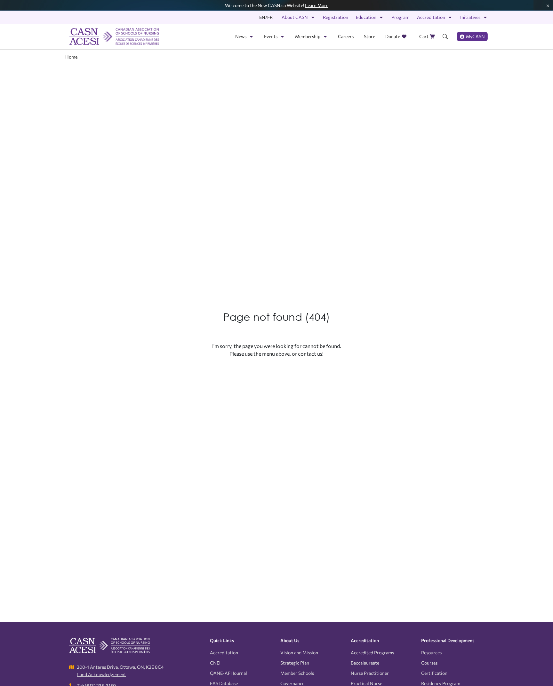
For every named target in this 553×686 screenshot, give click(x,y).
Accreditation (431, 17)
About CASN (295, 17)
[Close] (548, 5)
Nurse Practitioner (370, 673)
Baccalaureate (365, 663)
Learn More (316, 5)
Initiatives (470, 17)
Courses (429, 663)
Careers (346, 36)
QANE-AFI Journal (228, 673)
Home (71, 57)
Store (369, 36)
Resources (431, 652)
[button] (445, 36)
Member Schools (297, 673)
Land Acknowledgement (101, 674)
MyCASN (475, 36)
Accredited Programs (372, 652)
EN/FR (266, 17)
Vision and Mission (299, 652)
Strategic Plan (294, 663)
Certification (434, 673)
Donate (392, 36)
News (240, 36)
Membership (307, 36)
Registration (335, 17)
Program (400, 17)
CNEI (215, 663)
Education (366, 17)
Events (270, 36)
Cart (424, 36)
